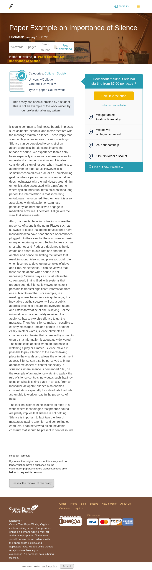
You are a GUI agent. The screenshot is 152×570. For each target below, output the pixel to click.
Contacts (64, 508)
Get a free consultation (113, 105)
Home (13, 56)
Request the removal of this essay (32, 482)
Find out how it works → (108, 167)
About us (125, 503)
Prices (73, 503)
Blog (83, 503)
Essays (28, 56)
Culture (50, 73)
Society (62, 73)
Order (62, 503)
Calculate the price (113, 96)
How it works (109, 503)
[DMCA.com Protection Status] (70, 521)
